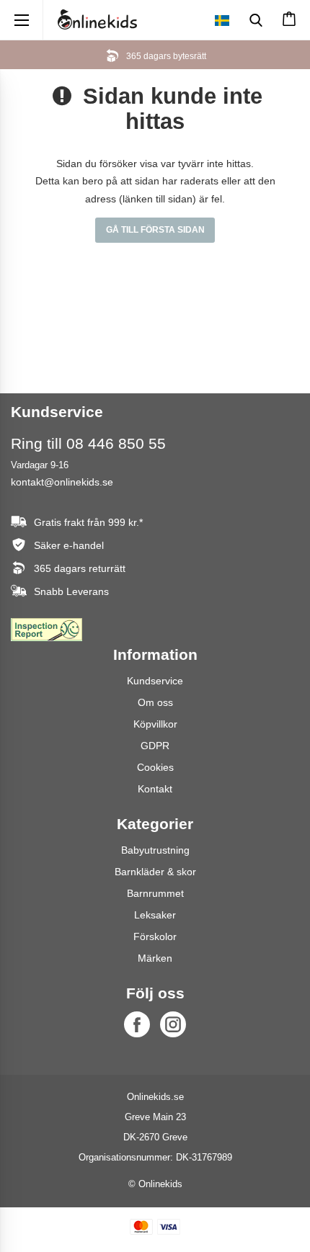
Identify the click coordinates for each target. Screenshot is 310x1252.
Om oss (155, 702)
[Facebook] (137, 1024)
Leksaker (155, 915)
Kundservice (155, 681)
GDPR (155, 745)
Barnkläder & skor (155, 871)
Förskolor (155, 936)
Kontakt (155, 789)
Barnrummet (155, 893)
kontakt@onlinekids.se (62, 482)
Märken (155, 958)
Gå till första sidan (155, 230)
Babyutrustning (155, 850)
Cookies (155, 767)
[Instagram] (173, 1024)
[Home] (97, 19)
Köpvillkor (155, 724)
